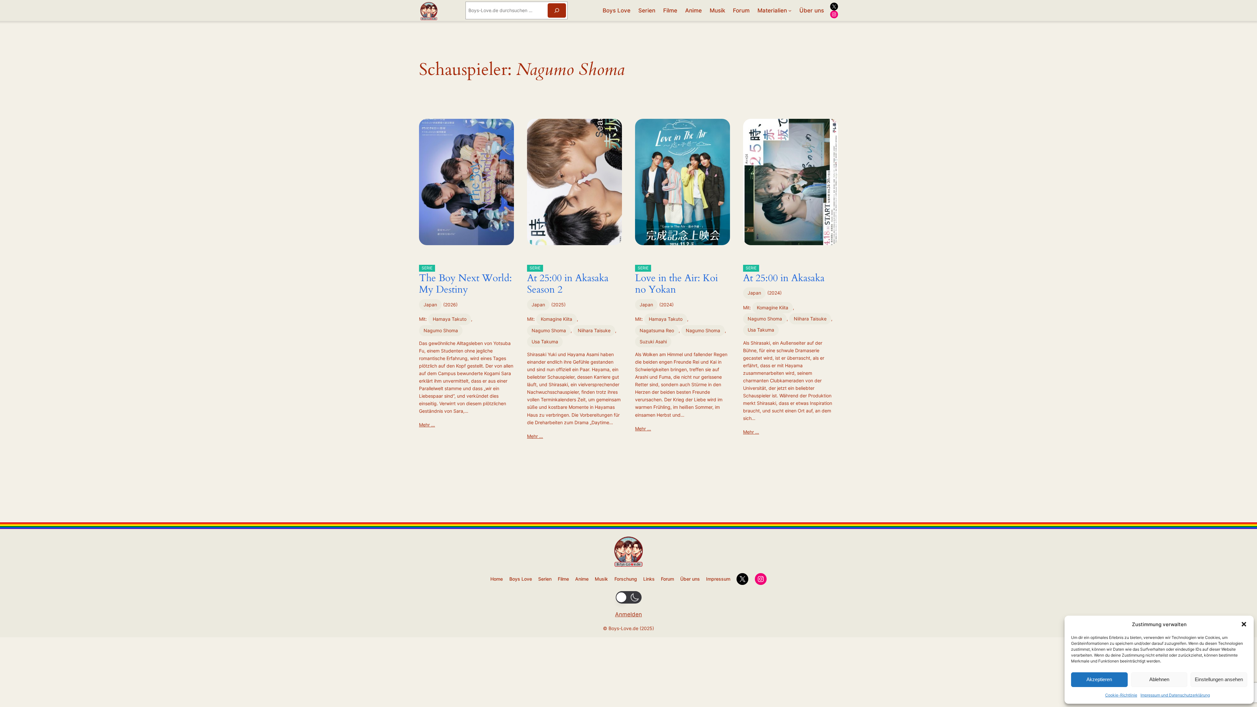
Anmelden (628, 614)
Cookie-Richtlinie (1121, 695)
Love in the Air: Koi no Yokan (676, 280)
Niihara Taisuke (594, 330)
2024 (666, 304)
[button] (1244, 624)
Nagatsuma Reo (657, 330)
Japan (430, 304)
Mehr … (427, 424)
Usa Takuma (545, 341)
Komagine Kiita (556, 319)
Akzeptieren (1099, 679)
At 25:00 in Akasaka (784, 275)
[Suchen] (557, 10)
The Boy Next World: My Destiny (465, 280)
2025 (558, 304)
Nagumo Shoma (441, 330)
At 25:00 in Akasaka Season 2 (568, 280)
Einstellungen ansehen (1219, 679)
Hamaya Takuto (449, 319)
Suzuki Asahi (653, 341)
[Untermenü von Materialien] (790, 10)
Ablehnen (1159, 679)
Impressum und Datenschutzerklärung (1175, 695)
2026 (450, 304)
